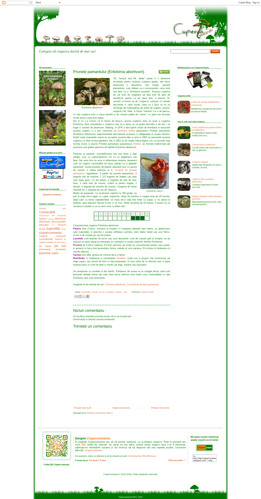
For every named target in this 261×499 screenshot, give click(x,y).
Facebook (93, 460)
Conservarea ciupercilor (203, 144)
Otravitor (45, 224)
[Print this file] (164, 72)
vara (125, 292)
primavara (47, 249)
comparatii (61, 236)
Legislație (51, 219)
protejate (110, 292)
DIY (54, 215)
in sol (57, 242)
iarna (51, 242)
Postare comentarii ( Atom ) (100, 413)
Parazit (95, 292)
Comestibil (86, 292)
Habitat (43, 219)
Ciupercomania (98, 438)
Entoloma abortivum (115, 284)
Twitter (102, 460)
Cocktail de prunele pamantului (143, 284)
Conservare (45, 215)
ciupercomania (50, 233)
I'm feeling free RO (137, 456)
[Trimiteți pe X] (84, 296)
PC (55, 225)
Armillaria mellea (126, 130)
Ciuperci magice (200, 162)
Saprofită (53, 228)
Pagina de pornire (121, 408)
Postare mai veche (160, 408)
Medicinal (60, 218)
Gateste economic (52, 194)
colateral (47, 236)
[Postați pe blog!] (80, 296)
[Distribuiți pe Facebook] (88, 296)
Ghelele (137, 144)
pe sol (102, 292)
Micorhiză (45, 221)
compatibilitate (47, 239)
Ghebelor (120, 258)
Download (61, 215)
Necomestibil (58, 221)
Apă (64, 208)
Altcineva (151, 456)
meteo (63, 242)
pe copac (46, 246)
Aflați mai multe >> (177, 460)
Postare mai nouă (82, 408)
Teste (63, 229)
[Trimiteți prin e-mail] (76, 296)
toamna (118, 292)
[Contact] (126, 45)
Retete (42, 229)
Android (50, 208)
